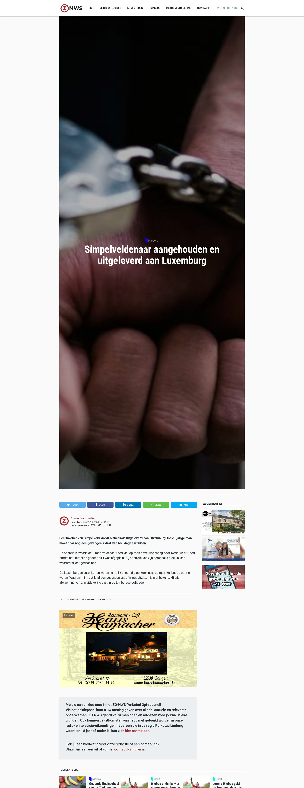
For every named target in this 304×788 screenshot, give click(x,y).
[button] (72, 505)
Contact (203, 7)
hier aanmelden (137, 731)
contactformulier (127, 749)
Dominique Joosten (83, 518)
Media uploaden (110, 7)
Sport (157, 779)
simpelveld (74, 599)
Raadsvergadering (178, 7)
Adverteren (135, 7)
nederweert (89, 599)
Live (91, 7)
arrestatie (105, 599)
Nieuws (153, 240)
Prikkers (154, 7)
